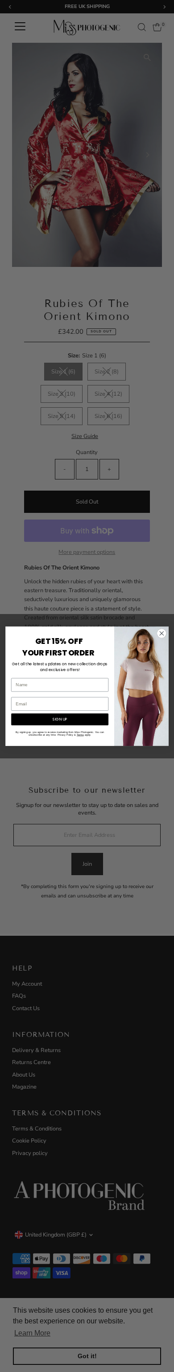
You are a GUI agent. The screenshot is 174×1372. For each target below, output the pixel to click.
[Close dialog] (161, 633)
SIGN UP (60, 719)
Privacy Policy (66, 734)
